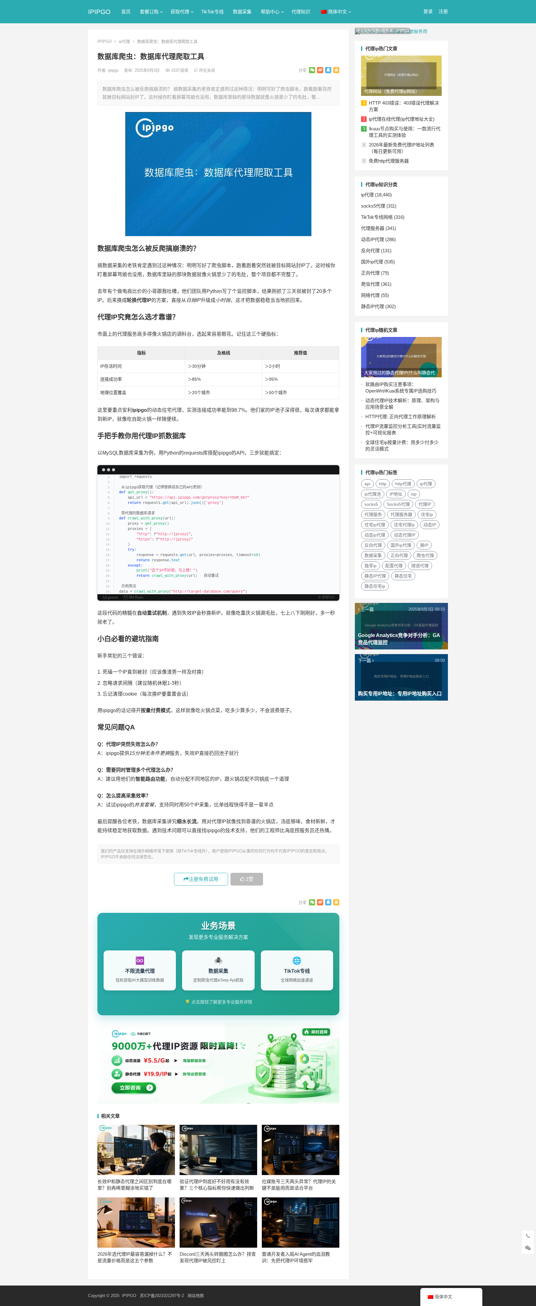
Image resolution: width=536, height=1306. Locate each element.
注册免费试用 (203, 879)
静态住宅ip (374, 586)
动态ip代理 (374, 534)
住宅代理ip (404, 524)
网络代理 (370, 295)
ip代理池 (372, 493)
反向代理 (370, 250)
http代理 (403, 483)
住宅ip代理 (374, 524)
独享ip (370, 565)
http (382, 483)
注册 (443, 11)
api (367, 483)
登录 (428, 11)
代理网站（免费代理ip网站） (392, 91)
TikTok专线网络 (377, 217)
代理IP (424, 504)
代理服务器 (372, 228)
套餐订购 (149, 11)
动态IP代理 (372, 239)
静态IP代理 (372, 306)
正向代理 (370, 273)
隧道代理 (420, 565)
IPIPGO (99, 11)
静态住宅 (403, 575)
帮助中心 (270, 11)
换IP (424, 545)
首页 (126, 11)
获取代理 (180, 11)
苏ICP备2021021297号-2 (162, 1295)
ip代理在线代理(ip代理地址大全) (402, 119)
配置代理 (394, 565)
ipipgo (114, 70)
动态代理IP (404, 534)
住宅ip (427, 514)
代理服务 (373, 514)
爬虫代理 (370, 284)
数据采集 (242, 11)
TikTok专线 (212, 11)
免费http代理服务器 (389, 161)
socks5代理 (373, 206)
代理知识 (301, 11)
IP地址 (396, 493)
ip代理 (124, 41)
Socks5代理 (398, 504)
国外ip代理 (372, 261)
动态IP (429, 524)
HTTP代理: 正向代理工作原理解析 (400, 416)
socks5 (371, 504)
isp (414, 493)
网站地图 (196, 1295)
